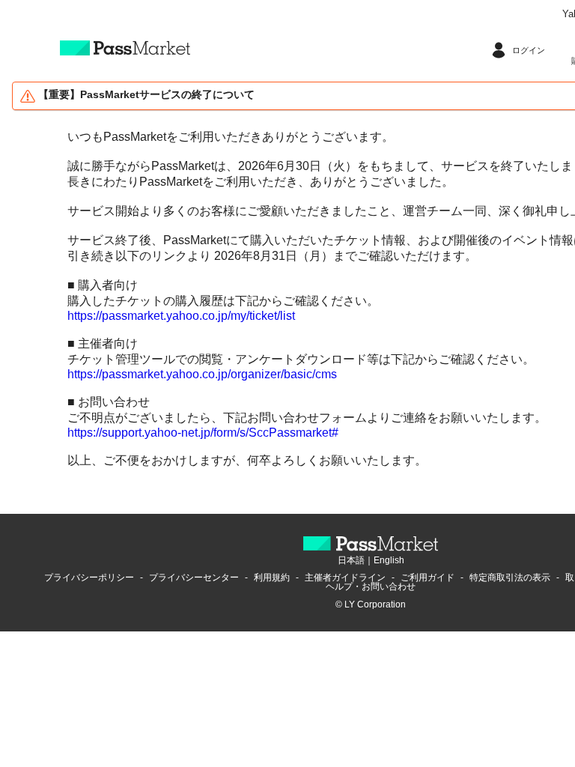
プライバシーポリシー (89, 577)
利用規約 (272, 577)
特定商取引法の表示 (509, 577)
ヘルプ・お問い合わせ (371, 586)
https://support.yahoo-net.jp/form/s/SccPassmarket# (202, 432)
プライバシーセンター (194, 577)
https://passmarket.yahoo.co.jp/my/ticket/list (181, 315)
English (389, 560)
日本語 (351, 560)
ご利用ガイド (427, 577)
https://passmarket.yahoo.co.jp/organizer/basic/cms (202, 374)
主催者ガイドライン (345, 577)
